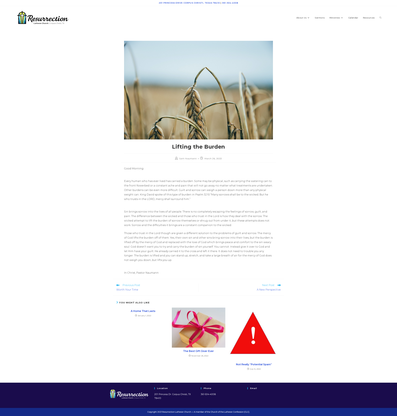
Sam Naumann (188, 158)
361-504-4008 (230, 3)
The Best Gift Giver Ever (198, 351)
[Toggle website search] (380, 17)
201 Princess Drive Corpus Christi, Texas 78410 (189, 3)
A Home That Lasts (143, 311)
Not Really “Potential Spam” (254, 364)
